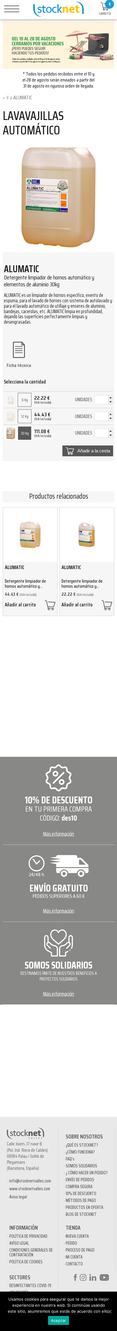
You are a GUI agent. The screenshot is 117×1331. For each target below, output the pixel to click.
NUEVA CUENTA (77, 1236)
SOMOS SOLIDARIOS (81, 1166)
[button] (110, 398)
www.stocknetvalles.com (29, 1188)
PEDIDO (71, 1243)
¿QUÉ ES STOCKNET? (82, 1145)
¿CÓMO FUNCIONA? (80, 1152)
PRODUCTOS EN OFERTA (84, 1207)
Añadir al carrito (20, 605)
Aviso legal (18, 1197)
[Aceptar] (109, 1311)
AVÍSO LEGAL (19, 1243)
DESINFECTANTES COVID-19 (30, 1285)
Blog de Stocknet (81, 1214)
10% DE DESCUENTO (81, 1193)
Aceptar (58, 1320)
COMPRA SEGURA (79, 1186)
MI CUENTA (74, 1257)
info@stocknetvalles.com (30, 1181)
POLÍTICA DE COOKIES (26, 1262)
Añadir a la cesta (93, 450)
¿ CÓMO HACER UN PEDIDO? (87, 1172)
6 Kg (25, 400)
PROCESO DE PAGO (80, 1250)
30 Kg (25, 433)
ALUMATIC (22, 97)
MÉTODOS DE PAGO (81, 1200)
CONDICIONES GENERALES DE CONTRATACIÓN (31, 1253)
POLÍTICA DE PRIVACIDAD (28, 1236)
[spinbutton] (104, 400)
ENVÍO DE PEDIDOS (80, 1179)
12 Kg (24, 416)
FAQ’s (70, 1159)
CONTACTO (74, 1264)
